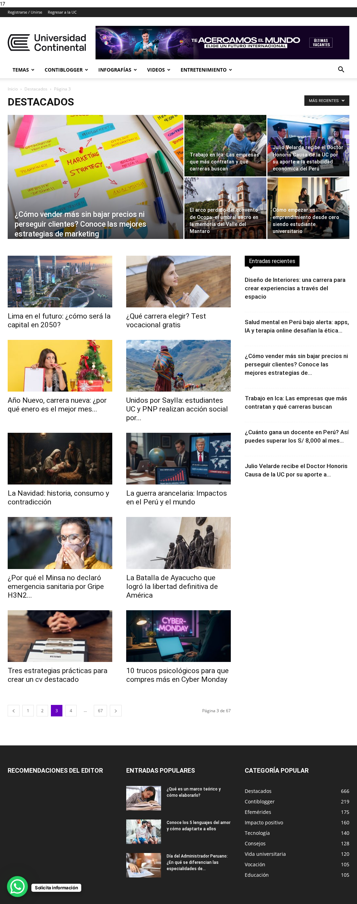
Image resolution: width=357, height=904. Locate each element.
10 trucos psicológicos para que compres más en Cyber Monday (177, 675)
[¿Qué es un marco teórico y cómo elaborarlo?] (143, 798)
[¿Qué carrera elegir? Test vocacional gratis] (178, 281)
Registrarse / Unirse (25, 12)
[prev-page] (14, 710)
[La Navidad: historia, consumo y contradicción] (60, 458)
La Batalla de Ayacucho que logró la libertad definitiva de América (172, 586)
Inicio (13, 89)
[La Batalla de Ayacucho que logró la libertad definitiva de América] (178, 543)
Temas (21, 69)
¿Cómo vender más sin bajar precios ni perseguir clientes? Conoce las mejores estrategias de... (296, 364)
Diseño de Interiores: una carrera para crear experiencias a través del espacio (295, 288)
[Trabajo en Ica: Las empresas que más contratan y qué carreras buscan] (225, 145)
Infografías (114, 69)
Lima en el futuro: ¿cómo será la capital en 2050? (59, 320)
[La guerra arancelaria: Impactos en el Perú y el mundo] (178, 458)
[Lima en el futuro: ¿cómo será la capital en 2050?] (60, 281)
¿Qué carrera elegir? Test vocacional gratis (166, 320)
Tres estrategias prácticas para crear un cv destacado (57, 675)
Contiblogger (64, 69)
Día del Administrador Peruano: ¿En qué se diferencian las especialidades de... (197, 862)
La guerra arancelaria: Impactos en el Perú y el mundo (176, 497)
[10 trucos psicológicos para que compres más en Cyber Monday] (178, 636)
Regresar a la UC (62, 12)
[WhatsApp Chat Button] (17, 886)
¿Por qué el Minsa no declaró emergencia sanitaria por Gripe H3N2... (56, 586)
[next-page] (116, 710)
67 (100, 711)
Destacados (35, 89)
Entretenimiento (204, 69)
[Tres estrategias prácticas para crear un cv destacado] (60, 636)
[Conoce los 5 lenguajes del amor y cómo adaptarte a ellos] (143, 831)
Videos (156, 69)
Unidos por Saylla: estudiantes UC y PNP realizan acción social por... (177, 409)
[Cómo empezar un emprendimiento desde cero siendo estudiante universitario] (308, 208)
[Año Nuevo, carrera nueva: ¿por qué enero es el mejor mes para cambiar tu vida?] (60, 366)
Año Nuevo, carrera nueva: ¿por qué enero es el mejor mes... (57, 404)
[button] (341, 70)
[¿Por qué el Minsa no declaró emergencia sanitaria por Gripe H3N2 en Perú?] (60, 543)
